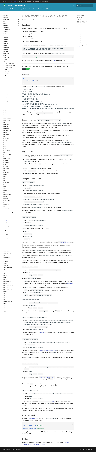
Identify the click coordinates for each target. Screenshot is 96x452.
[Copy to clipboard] (72, 48)
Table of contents (81, 15)
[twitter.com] (83, 449)
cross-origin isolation (33, 418)
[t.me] (91, 449)
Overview (5, 8)
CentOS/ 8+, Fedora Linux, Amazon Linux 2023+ (35, 45)
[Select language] (74, 5)
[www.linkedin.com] (86, 449)
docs (64, 242)
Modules (12, 8)
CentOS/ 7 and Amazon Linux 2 (58, 45)
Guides (35, 8)
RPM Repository (50, 8)
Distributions (41, 8)
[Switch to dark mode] (70, 5)
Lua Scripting (19, 8)
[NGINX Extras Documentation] (4, 5)
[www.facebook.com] (89, 449)
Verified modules (27, 8)
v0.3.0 (54, 60)
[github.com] (81, 449)
